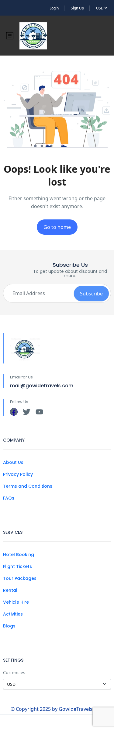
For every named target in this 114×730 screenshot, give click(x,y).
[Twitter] (26, 412)
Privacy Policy (18, 474)
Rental (10, 590)
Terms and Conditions (27, 486)
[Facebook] (14, 412)
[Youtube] (39, 412)
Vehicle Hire (16, 602)
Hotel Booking (18, 554)
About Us (13, 462)
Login (54, 8)
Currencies (14, 672)
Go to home (57, 227)
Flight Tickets (17, 566)
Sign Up (77, 8)
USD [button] (100, 8)
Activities (13, 614)
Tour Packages (19, 578)
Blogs (9, 626)
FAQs (8, 498)
